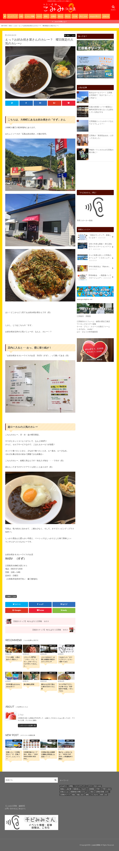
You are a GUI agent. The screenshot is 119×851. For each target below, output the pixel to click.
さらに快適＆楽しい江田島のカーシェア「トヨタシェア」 (100, 257)
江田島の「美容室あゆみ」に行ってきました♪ (101, 137)
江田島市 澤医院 (84, 316)
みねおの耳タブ (95, 16)
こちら (19, 808)
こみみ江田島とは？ (60, 21)
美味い (46, 16)
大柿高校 (91, 789)
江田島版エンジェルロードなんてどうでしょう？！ (101, 122)
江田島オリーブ (65, 794)
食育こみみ (103, 794)
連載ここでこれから (92, 794)
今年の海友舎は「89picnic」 (100, 268)
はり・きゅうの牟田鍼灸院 (87, 332)
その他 (75, 16)
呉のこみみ (83, 16)
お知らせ (106, 16)
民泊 (92, 792)
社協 (73, 794)
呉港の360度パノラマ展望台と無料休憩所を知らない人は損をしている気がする (101, 109)
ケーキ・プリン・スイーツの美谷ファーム (93, 327)
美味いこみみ (12, 596)
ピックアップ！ (81, 786)
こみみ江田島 (95, 845)
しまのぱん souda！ (85, 329)
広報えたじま (64, 792)
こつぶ (20, 714)
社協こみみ (80, 794)
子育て (98, 789)
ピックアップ (12, 16)
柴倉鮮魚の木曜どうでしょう (80, 792)
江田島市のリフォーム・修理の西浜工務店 (93, 321)
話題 (21, 16)
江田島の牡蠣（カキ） (102, 792)
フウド (90, 786)
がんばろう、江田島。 (67, 786)
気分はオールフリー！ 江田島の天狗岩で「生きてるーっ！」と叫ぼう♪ (101, 95)
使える (60, 16)
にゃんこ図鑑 (29, 16)
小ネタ (39, 16)
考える (67, 16)
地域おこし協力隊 (65, 789)
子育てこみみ (106, 789)
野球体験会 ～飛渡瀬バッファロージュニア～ (100, 276)
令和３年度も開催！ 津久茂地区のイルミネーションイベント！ (100, 246)
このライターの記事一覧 (27, 725)
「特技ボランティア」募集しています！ (100, 236)
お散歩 (53, 16)
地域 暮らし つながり (80, 789)
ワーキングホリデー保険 (86, 324)
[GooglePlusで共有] (54, 103)
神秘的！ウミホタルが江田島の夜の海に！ (101, 151)
